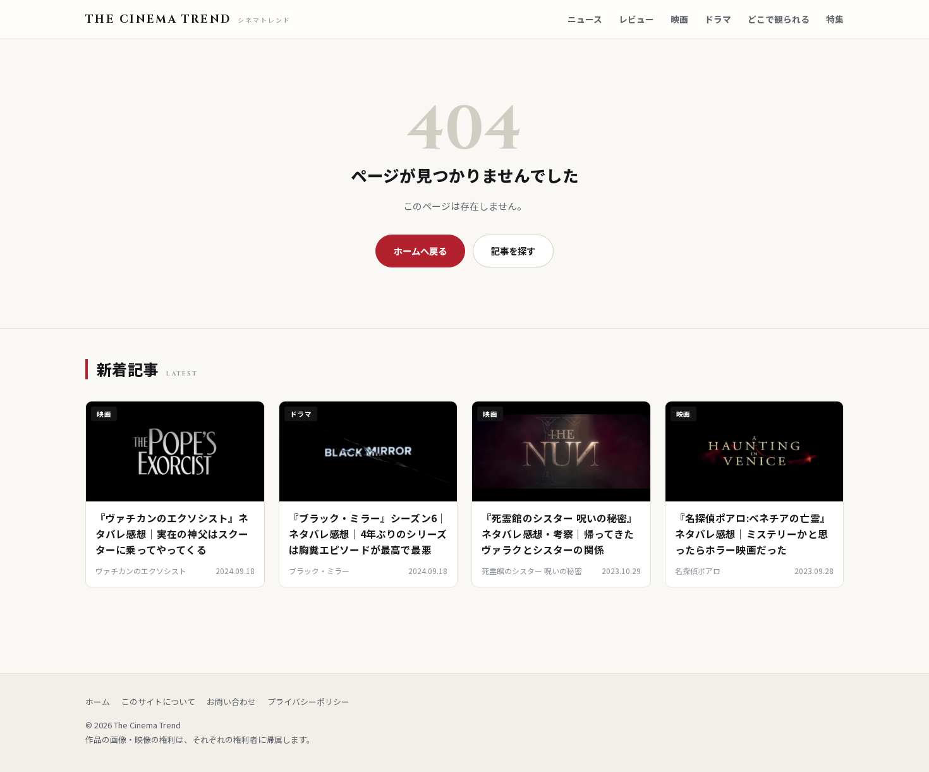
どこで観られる (779, 19)
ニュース (585, 19)
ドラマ (718, 19)
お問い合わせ (231, 701)
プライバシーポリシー (308, 701)
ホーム (97, 701)
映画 (679, 19)
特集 (835, 19)
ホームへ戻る (420, 250)
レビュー (636, 19)
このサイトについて (158, 701)
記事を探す (513, 250)
